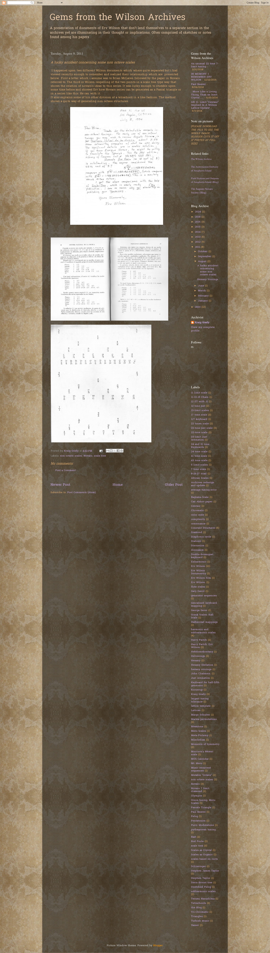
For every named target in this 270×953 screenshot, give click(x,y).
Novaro (88, 456)
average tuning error (204, 490)
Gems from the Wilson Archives (118, 17)
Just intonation (200, 678)
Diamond (196, 532)
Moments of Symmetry (205, 744)
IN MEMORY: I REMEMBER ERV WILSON (201, 77)
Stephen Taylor (200, 878)
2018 (198, 217)
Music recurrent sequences (201, 769)
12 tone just (198, 406)
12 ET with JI (199, 402)
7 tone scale (198, 469)
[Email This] (107, 450)
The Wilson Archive (201, 159)
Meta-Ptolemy (199, 735)
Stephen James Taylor (205, 871)
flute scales (198, 587)
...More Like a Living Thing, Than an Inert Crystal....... (204, 95)
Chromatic (197, 510)
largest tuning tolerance (199, 700)
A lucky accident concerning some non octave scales (207, 270)
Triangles (197, 916)
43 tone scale (199, 460)
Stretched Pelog (201, 887)
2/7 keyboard (199, 419)
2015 (198, 227)
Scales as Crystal (201, 850)
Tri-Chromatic (199, 912)
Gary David (198, 591)
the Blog (196, 908)
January (203, 301)
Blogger (158, 945)
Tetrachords (198, 903)
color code (197, 515)
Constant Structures (203, 528)
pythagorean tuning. (203, 830)
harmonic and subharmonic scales (203, 631)
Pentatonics (198, 821)
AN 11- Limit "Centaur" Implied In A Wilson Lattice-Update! (205, 105)
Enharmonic (198, 562)
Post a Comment (65, 470)
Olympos (196, 796)
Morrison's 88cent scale (202, 753)
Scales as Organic (202, 855)
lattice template (201, 706)
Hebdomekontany (202, 652)
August (202, 261)
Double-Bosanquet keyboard (202, 556)
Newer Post (60, 484)
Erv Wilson (198, 566)
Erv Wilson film (201, 578)
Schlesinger (198, 866)
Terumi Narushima (203, 899)
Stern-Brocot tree (201, 883)
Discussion (197, 546)
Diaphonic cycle (201, 537)
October (203, 251)
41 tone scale (199, 456)
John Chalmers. (201, 674)
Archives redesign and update (202, 484)
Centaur (196, 506)
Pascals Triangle (201, 808)
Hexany (195, 661)
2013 (198, 237)
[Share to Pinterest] (121, 450)
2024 (198, 212)
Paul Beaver (198, 84)
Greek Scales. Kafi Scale (202, 616)
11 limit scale (199, 393)
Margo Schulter (200, 715)
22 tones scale (200, 424)
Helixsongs (198, 656)
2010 (198, 307)
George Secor (199, 610)
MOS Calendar (200, 759)
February (204, 296)
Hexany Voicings (207, 279)
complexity (198, 519)
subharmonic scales (203, 891)
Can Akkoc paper (202, 502)
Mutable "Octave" (201, 775)
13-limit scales (200, 410)
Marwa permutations (204, 719)
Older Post (174, 484)
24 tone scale (199, 452)
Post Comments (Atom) (81, 492)
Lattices (196, 710)
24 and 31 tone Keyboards (200, 446)
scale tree (100, 456)
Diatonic (196, 541)
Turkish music (200, 921)
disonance (197, 550)
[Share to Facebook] (118, 450)
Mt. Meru (196, 763)
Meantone (197, 727)
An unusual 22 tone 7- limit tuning (205, 65)
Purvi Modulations (202, 825)
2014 (198, 232)
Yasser (195, 925)
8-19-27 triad (199, 474)
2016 (198, 222)
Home (118, 484)
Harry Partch (199, 640)
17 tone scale (199, 415)
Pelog (194, 816)
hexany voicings (201, 669)
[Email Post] (101, 451)
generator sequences (204, 596)
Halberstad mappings (204, 622)
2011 (198, 247)
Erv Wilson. (198, 582)
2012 (198, 242)
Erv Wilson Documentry (198, 572)
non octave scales (71, 456)
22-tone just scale (202, 428)
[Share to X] (114, 450)
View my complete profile (203, 329)
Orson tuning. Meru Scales (203, 801)
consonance (198, 524)
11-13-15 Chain (199, 397)
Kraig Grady (202, 322)
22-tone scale (199, 432)
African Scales (200, 478)
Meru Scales (198, 731)
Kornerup (197, 690)
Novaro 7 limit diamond (200, 790)
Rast (193, 837)
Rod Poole (197, 841)
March (202, 291)
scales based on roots (204, 859)
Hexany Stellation (202, 665)
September (205, 256)
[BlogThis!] (111, 450)
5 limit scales (199, 465)
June (201, 286)
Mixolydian (198, 740)
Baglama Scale (200, 497)
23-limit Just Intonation (199, 438)
